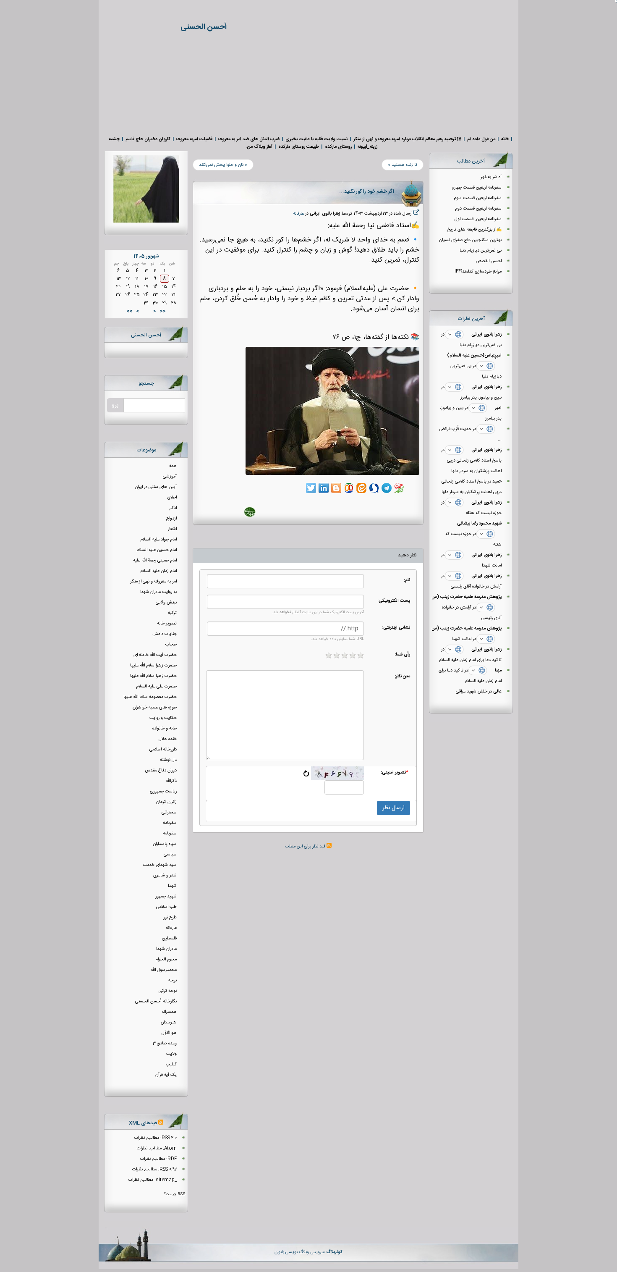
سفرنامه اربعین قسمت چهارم (477, 187)
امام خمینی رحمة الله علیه (155, 560)
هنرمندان (169, 1022)
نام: (407, 580)
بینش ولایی (166, 602)
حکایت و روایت (163, 717)
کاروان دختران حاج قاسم (147, 139)
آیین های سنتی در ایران (156, 486)
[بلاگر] (336, 488)
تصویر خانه (167, 623)
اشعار (172, 528)
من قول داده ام (481, 139)
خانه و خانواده (164, 728)
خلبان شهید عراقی (471, 691)
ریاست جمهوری (163, 791)
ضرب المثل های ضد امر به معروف (249, 139)
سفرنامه (170, 822)
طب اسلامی (166, 906)
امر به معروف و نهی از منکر (153, 581)
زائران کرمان (166, 801)
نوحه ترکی (168, 990)
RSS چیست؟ (174, 1194)
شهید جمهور (166, 896)
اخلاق (172, 497)
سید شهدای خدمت (160, 864)
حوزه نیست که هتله (484, 513)
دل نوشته (168, 759)
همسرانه (169, 1011)
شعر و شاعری (165, 875)
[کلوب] (349, 488)
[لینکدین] (324, 488)
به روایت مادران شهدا (158, 591)
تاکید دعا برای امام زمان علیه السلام (470, 660)
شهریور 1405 (146, 256)
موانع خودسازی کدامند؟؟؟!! (477, 271)
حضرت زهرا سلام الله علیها (153, 665)
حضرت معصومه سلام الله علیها (150, 696)
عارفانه (298, 213)
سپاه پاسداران (165, 843)
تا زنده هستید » (402, 164)
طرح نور (170, 917)
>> (129, 311)
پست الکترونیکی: (393, 600)
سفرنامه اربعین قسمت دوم (478, 208)
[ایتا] (361, 488)
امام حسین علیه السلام (156, 549)
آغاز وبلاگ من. (259, 146)
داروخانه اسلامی (163, 749)
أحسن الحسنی (203, 27)
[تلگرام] (387, 488)
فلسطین (169, 938)
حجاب (171, 644)
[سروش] (374, 488)
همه (173, 465)
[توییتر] (311, 488)
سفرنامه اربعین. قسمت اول (478, 219)
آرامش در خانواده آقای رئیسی (476, 586)
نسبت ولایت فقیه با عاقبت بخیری (316, 139)
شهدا (172, 885)
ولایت (171, 1053)
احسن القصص (488, 261)
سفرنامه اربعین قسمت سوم (478, 198)
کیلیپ (171, 1064)
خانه (505, 139)
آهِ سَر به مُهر (491, 177)
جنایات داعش (164, 633)
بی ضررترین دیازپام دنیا (481, 250)
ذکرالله (171, 780)
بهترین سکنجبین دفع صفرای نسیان (470, 240)
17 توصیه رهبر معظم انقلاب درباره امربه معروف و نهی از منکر (407, 139)
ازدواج (171, 518)
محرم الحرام (166, 959)
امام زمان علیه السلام (158, 570)
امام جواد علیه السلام (158, 539)
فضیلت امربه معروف (194, 139)
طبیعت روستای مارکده (298, 146)
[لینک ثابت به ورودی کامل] (416, 213)
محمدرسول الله (164, 969)
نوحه (172, 980)
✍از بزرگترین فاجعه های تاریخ (474, 229)
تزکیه (172, 612)
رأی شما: (402, 654)
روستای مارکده (338, 146)
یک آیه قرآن (166, 1074)
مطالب (153, 1137)
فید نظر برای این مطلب (306, 846)
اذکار (173, 507)
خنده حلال (168, 738)
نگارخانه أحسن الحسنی (156, 1001)
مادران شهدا (166, 948)
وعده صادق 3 (165, 1043)
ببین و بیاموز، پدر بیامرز (481, 397)
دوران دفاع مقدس (161, 770)
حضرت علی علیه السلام (156, 686)
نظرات (139, 1137)
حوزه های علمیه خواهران (155, 707)
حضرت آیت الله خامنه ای (155, 654)
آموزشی (170, 476)
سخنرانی (169, 812)
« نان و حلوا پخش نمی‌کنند (223, 164)
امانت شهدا (492, 565)
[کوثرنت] (399, 488)
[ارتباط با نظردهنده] (454, 334)
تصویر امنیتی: (394, 772)
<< (163, 311)
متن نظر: (402, 676)
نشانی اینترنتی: (396, 627)
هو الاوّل (169, 1032)
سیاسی (170, 854)
